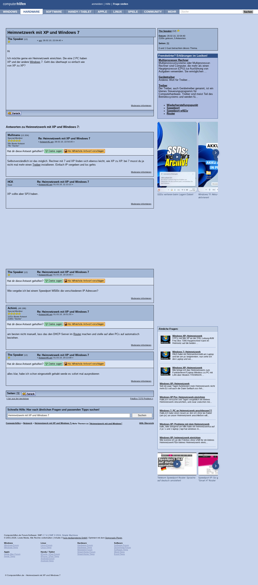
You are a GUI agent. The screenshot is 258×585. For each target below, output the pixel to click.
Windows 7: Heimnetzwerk (186, 352)
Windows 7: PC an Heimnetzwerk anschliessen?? (186, 410)
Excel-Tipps (119, 554)
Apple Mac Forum (12, 554)
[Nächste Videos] (215, 152)
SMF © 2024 (55, 535)
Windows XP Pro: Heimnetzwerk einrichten (182, 397)
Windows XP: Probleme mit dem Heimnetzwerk (184, 424)
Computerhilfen (13, 423)
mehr (172, 11)
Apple (102, 11)
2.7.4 (45, 535)
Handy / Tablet (80, 11)
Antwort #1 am (46, 142)
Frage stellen (120, 4)
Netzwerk (27, 423)
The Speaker (165, 31)
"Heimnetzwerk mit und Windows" (105, 423)
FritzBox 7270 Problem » (141, 398)
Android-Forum (47, 558)
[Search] (248, 12)
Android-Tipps (47, 561)
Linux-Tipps (46, 547)
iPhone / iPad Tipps (50, 556)
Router (77, 334)
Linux (117, 11)
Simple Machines (70, 535)
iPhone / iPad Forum (50, 554)
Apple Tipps (9, 556)
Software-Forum (121, 545)
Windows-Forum (11, 545)
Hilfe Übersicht (146, 423)
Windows (10, 11)
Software (54, 11)
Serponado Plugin (113, 538)
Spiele (133, 11)
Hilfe (107, 4)
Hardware (31, 11)
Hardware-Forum (85, 545)
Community (153, 11)
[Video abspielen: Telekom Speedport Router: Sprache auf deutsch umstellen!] (177, 464)
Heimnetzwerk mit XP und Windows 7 (53, 423)
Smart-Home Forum (86, 552)
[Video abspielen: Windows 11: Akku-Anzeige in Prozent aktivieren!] (218, 157)
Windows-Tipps (11, 547)
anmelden (97, 4)
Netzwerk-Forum (84, 550)
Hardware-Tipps (84, 547)
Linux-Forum (46, 545)
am (40, 40)
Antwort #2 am (45, 184)
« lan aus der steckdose (17, 398)
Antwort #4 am (45, 314)
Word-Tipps (119, 552)
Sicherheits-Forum (122, 547)
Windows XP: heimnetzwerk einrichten (180, 437)
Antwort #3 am (45, 275)
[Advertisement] (121, 72)
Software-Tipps (121, 550)
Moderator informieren (141, 105)
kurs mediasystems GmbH (75, 538)
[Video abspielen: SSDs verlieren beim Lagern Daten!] (177, 157)
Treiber (36, 164)
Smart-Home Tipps (86, 554)
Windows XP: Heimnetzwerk (187, 336)
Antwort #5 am (45, 358)
